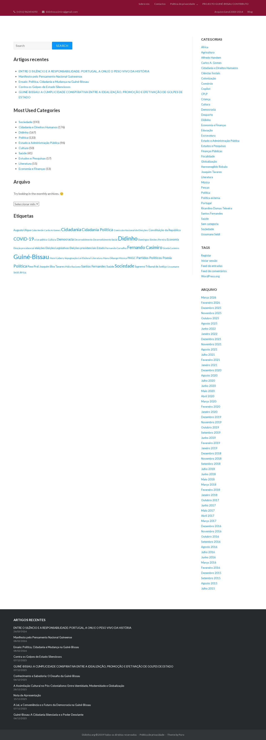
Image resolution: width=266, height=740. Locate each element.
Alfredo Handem (211, 57)
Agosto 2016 (209, 547)
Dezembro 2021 (211, 339)
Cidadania (71, 229)
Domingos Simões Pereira (152, 239)
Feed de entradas (211, 266)
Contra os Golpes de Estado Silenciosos (45, 87)
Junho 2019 (208, 437)
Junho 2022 (208, 328)
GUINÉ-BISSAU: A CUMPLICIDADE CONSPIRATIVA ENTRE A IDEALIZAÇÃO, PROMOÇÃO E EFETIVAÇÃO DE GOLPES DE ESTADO (93, 666)
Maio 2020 (208, 391)
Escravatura (208, 135)
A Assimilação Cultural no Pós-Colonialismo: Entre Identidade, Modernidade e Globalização (69, 685)
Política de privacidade (182, 3)
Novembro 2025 (211, 313)
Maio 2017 (208, 510)
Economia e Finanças (32, 168)
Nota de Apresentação (27, 695)
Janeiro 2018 (209, 495)
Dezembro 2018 (211, 453)
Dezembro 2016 (211, 526)
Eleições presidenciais (83, 248)
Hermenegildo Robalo (214, 166)
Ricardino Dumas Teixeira (216, 208)
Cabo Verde (38, 230)
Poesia (167, 258)
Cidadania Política (97, 229)
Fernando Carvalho (116, 248)
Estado (101, 248)
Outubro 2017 (210, 500)
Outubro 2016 (210, 536)
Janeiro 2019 (209, 448)
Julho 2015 (208, 588)
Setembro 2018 (210, 463)
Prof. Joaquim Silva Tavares (49, 266)
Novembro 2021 (211, 344)
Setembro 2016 (210, 541)
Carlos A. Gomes (52, 230)
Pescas (205, 187)
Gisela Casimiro (171, 248)
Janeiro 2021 (209, 365)
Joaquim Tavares (211, 172)
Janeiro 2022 (209, 333)
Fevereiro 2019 (210, 443)
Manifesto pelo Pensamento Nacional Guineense (50, 76)
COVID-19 (24, 238)
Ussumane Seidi (210, 234)
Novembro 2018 (211, 458)
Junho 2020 (208, 385)
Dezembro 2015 (211, 573)
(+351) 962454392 (27, 11)
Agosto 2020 (209, 375)
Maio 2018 (208, 479)
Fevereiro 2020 (210, 406)
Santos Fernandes (93, 266)
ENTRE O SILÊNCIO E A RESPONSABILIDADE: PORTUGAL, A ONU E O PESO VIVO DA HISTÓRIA (84, 71)
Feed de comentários (214, 271)
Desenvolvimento (83, 239)
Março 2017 (208, 521)
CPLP (204, 94)
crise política (40, 239)
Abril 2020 (207, 396)
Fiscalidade (208, 156)
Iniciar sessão (209, 260)
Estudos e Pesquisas (32, 158)
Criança (205, 99)
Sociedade (25, 122)
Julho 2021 (208, 354)
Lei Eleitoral (84, 258)
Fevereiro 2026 (210, 302)
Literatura (25, 163)
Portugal (206, 203)
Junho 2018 (208, 474)
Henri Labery (57, 258)
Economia (173, 239)
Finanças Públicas (211, 151)
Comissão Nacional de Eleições (131, 230)
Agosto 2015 (209, 583)
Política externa (210, 198)
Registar (206, 255)
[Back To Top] (256, 730)
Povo (30, 266)
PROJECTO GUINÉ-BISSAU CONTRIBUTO (225, 3)
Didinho (24, 132)
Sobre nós (144, 3)
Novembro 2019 (211, 422)
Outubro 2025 (210, 318)
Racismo (76, 266)
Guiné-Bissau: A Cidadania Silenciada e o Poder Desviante (48, 714)
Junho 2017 (208, 505)
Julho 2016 (208, 552)
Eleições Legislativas (57, 248)
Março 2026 (208, 297)
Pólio (68, 266)
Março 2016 (208, 562)
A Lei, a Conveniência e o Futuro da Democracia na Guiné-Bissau (52, 705)
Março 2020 (208, 401)
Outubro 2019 (210, 427)
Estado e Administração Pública (39, 142)
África (23, 272)
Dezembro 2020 (211, 370)
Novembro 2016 (211, 531)
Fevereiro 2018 (210, 489)
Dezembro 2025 (211, 308)
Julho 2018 (208, 469)
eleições (40, 248)
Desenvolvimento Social (105, 239)
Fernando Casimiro (144, 247)
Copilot (205, 88)
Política (23, 137)
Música (123, 258)
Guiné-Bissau (31, 256)
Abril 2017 (207, 515)
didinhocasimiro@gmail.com (62, 11)
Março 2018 (208, 484)
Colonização (208, 78)
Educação (207, 130)
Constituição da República (165, 230)
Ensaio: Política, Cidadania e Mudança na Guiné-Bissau (54, 81)
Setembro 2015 (210, 578)
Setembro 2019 (210, 432)
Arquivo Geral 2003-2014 (228, 11)
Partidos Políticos (149, 258)
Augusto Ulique (22, 230)
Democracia (65, 239)
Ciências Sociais (210, 73)
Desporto (207, 114)
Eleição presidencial (24, 248)
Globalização (209, 161)
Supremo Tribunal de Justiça (151, 266)
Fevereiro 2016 (210, 567)
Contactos (160, 3)
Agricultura (207, 52)
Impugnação (71, 258)
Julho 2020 (208, 380)
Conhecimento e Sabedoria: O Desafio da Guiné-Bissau (47, 676)
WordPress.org (210, 276)
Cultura (23, 148)
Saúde (23, 153)
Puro (181, 734)
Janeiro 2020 (209, 411)
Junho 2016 (208, 557)
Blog (250, 11)
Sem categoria (209, 224)
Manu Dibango (110, 258)
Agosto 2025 (209, 323)
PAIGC (132, 258)
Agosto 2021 (209, 349)
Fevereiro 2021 (210, 359)
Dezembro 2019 (211, 417)
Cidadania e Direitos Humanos (38, 127)
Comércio (207, 83)
